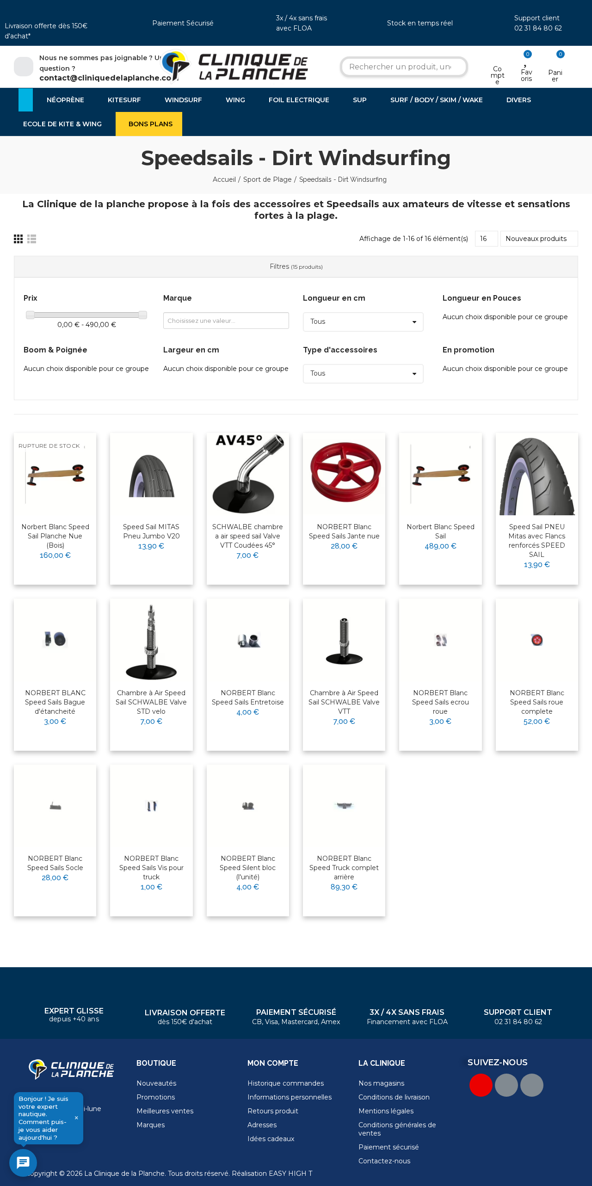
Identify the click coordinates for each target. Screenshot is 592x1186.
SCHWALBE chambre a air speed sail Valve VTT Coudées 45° (247, 536)
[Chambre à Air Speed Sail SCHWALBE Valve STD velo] (151, 640)
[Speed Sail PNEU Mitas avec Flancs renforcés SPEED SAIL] (537, 474)
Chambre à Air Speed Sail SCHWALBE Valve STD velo (151, 702)
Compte (498, 75)
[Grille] (18, 239)
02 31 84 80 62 (538, 28)
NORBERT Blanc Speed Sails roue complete (537, 702)
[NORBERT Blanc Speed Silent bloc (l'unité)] (248, 806)
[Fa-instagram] (531, 1085)
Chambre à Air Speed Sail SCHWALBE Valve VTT (344, 702)
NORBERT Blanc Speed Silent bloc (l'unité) (248, 867)
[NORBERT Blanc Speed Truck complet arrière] (344, 806)
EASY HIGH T (290, 1173)
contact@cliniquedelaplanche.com (109, 78)
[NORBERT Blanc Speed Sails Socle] (55, 806)
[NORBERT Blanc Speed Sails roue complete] (537, 640)
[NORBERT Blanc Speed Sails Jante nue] (344, 474)
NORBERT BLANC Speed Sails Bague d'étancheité (55, 702)
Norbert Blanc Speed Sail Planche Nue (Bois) (55, 536)
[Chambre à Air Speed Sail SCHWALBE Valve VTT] (344, 640)
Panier (555, 75)
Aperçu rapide (67, 469)
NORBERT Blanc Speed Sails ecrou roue (440, 702)
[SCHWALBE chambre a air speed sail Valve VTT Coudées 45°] (248, 474)
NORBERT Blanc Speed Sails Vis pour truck (151, 867)
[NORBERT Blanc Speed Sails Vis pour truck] (151, 806)
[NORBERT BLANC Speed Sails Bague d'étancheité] (55, 640)
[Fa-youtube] (481, 1085)
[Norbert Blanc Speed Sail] (440, 474)
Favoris (526, 75)
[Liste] (31, 239)
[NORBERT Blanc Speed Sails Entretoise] (248, 640)
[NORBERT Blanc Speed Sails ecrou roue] (440, 640)
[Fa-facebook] (506, 1085)
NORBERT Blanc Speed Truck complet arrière (344, 867)
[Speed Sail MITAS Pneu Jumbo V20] (151, 474)
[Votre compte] (497, 57)
